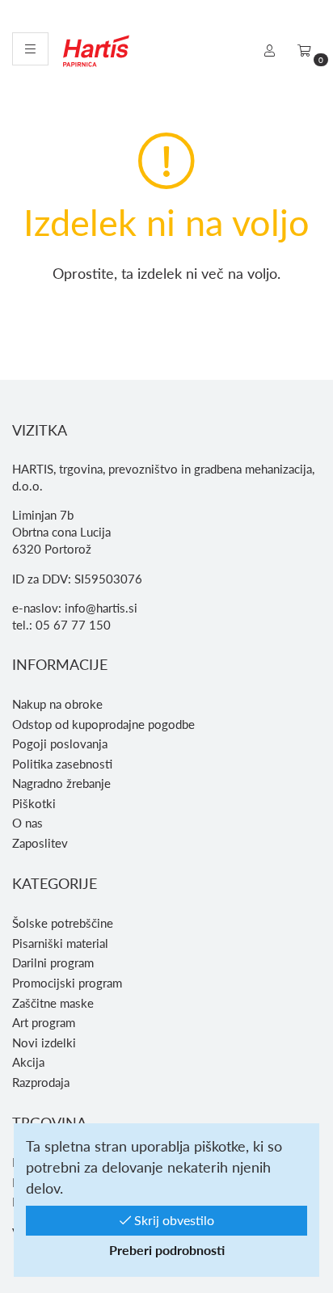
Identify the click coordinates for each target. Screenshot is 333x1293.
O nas (27, 823)
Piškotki (34, 803)
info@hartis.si (101, 608)
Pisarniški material (60, 943)
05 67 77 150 (73, 625)
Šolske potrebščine (62, 923)
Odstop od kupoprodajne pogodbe (103, 724)
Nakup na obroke (57, 704)
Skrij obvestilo (172, 1220)
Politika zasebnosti (62, 764)
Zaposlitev (40, 843)
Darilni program (53, 962)
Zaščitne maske (53, 1003)
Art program (43, 1022)
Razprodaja (41, 1082)
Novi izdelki (44, 1042)
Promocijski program (67, 983)
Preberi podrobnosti (167, 1249)
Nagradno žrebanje (61, 783)
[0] (304, 50)
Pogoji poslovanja (59, 743)
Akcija (28, 1062)
